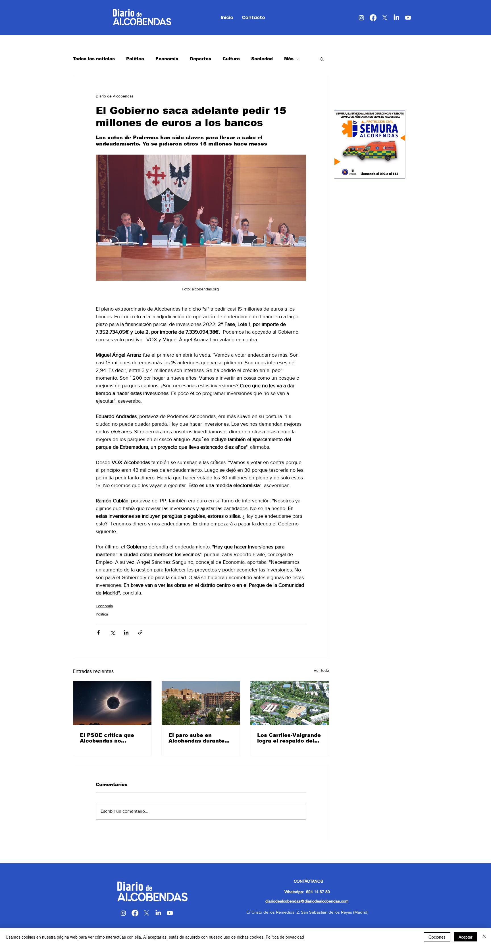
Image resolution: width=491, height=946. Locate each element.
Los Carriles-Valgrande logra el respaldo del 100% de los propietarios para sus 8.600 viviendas (289, 738)
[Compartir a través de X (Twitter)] (112, 632)
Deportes (200, 58)
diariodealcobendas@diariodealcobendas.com (307, 901)
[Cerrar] (484, 936)
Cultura (231, 58)
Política (135, 58)
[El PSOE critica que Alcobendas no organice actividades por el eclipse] (112, 703)
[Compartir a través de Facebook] (98, 632)
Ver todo (321, 670)
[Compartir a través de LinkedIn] (126, 632)
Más (289, 58)
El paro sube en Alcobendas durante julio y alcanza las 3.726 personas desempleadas (196, 738)
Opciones (437, 937)
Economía (166, 58)
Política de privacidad (285, 937)
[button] (321, 59)
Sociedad (262, 58)
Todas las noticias (94, 58)
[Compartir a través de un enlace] (140, 632)
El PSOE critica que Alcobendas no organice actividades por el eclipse (109, 738)
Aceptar (466, 937)
